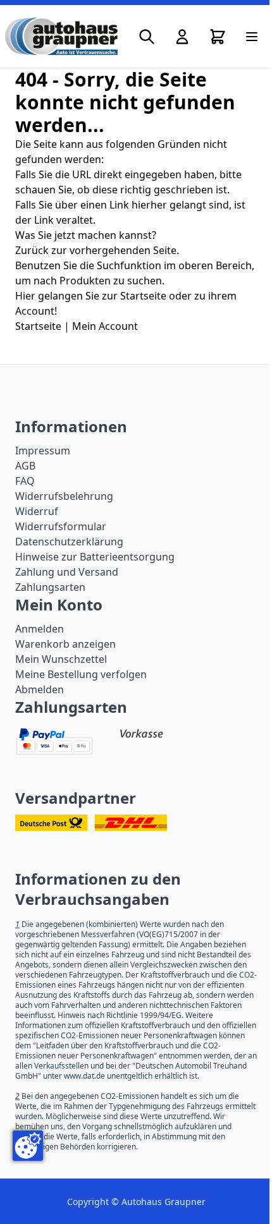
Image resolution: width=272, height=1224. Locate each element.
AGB (25, 466)
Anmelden (39, 629)
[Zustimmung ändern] (28, 1145)
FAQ (25, 481)
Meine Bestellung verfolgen (81, 674)
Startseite (38, 326)
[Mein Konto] (182, 37)
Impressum (42, 450)
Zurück (32, 250)
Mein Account (105, 326)
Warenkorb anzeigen (65, 644)
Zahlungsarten (50, 587)
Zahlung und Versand (66, 572)
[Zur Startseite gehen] (61, 36)
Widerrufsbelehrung (64, 496)
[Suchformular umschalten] (146, 37)
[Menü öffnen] (252, 36)
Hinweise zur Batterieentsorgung (95, 557)
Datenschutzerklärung (69, 541)
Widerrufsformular (60, 526)
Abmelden (39, 689)
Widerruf (36, 511)
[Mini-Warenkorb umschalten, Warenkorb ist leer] (217, 37)
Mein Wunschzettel (61, 659)
